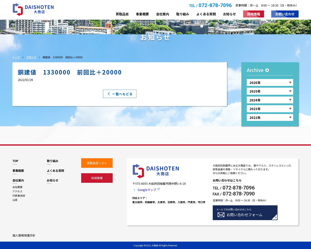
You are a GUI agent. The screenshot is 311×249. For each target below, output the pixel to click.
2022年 (255, 117)
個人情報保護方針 (23, 235)
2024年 (255, 100)
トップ (16, 57)
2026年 (255, 82)
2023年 (255, 108)
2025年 (255, 91)
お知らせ (31, 57)
